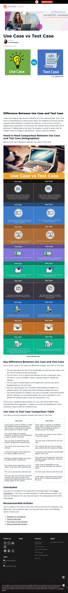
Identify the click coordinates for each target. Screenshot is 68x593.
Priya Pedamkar (13, 42)
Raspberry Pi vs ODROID (16, 517)
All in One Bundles (41, 555)
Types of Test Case (14, 519)
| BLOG (20, 6)
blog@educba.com (58, 12)
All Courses (39, 552)
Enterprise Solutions (38, 543)
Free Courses (39, 546)
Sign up (37, 558)
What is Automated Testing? (17, 524)
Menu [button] (61, 6)
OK (64, 585)
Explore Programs (41, 549)
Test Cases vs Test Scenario (17, 522)
